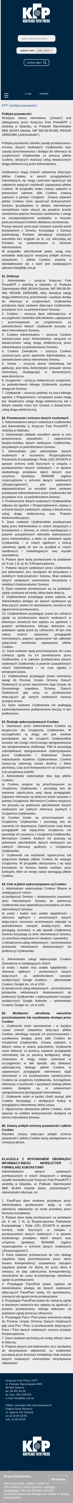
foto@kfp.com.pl (24, 1398)
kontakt (44, 93)
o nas (28, 93)
